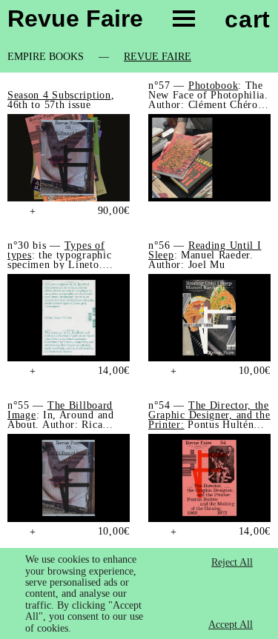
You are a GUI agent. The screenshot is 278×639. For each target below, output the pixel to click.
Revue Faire (157, 57)
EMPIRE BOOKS (45, 57)
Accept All (230, 624)
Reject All (232, 562)
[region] (139, 593)
